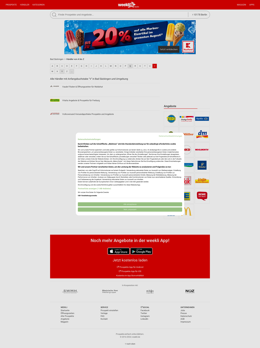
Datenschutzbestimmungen (170, 136)
